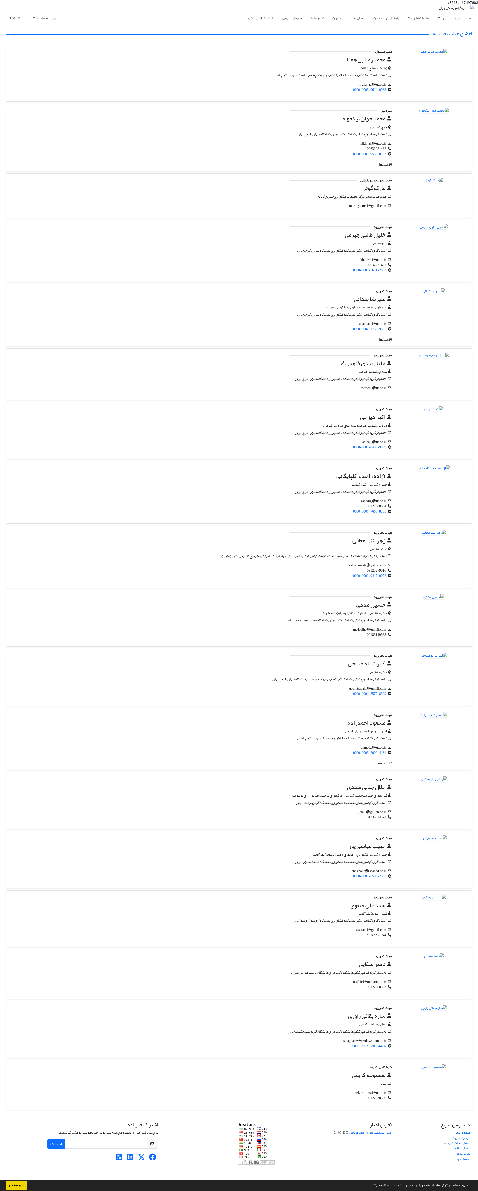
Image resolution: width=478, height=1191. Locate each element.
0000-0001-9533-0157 (369, 154)
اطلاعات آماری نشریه (259, 18)
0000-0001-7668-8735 (369, 511)
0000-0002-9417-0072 (369, 575)
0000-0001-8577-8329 (369, 693)
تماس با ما (317, 18)
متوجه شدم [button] (16, 1185)
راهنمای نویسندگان (386, 18)
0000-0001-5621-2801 (369, 270)
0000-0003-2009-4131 (369, 752)
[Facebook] (152, 1158)
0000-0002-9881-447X (369, 1046)
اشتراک (56, 1144)
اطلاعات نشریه (419, 18)
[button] (368, 1186)
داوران (336, 18)
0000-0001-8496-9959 (369, 447)
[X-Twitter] (141, 1158)
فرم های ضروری (291, 18)
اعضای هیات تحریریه (456, 1143)
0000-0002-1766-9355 (369, 329)
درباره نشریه (461, 1137)
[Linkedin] (130, 1158)
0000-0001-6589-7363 (369, 876)
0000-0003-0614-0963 (369, 89)
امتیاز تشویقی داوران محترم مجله (370, 1132)
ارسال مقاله (357, 18)
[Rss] (119, 1158)
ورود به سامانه (46, 18)
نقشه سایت (462, 1158)
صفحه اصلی (463, 18)
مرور (444, 18)
